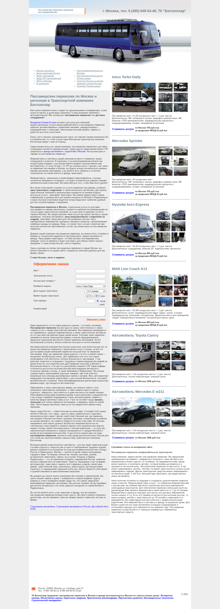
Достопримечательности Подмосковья (90, 77)
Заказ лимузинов (45, 75)
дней (102, 304)
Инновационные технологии (158, 598)
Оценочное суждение (75, 598)
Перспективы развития (130, 598)
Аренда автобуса (45, 70)
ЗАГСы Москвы (44, 81)
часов (102, 301)
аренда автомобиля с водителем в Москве (65, 151)
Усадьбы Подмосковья (88, 86)
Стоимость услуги (123, 129)
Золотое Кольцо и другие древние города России (90, 82)
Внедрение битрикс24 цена (43, 122)
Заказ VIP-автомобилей (48, 78)
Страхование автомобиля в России (73, 506)
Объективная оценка (51, 598)
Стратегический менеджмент (46, 600)
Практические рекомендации (102, 598)
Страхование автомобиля (42, 506)
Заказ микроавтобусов (48, 73)
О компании (42, 83)
